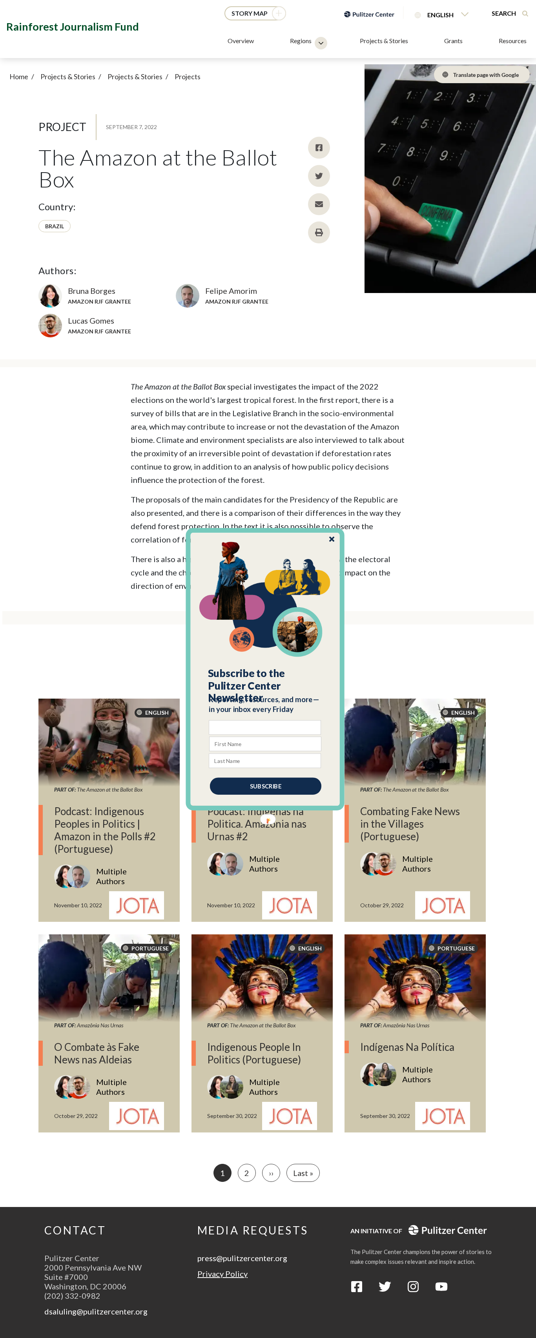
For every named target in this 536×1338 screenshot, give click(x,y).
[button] (265, 685)
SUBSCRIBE (265, 785)
